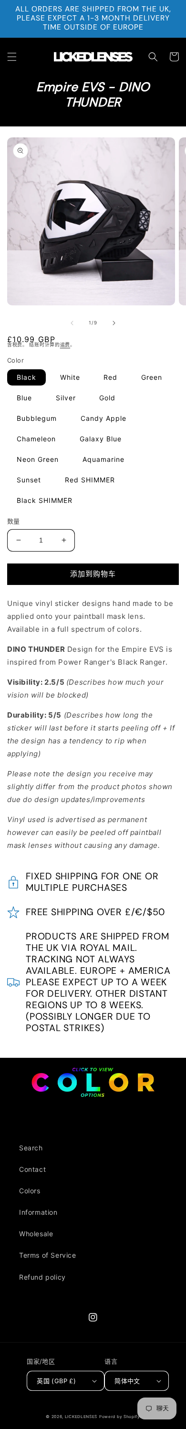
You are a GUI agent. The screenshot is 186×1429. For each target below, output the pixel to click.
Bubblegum (37, 418)
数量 (13, 521)
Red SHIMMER (90, 480)
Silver (66, 398)
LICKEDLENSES (81, 1416)
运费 (65, 344)
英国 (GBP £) (56, 1381)
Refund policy (42, 1277)
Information (38, 1212)
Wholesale (36, 1234)
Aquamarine (103, 459)
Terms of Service (47, 1255)
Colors (30, 1191)
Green (151, 377)
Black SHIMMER (44, 500)
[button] (11, 56)
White (70, 377)
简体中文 (127, 1381)
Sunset (29, 480)
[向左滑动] (72, 323)
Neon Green (38, 459)
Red (110, 377)
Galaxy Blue (101, 439)
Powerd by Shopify (119, 1416)
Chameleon (36, 439)
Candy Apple (103, 418)
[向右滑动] (113, 323)
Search (31, 1148)
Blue (24, 398)
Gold (107, 398)
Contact (32, 1169)
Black (26, 377)
